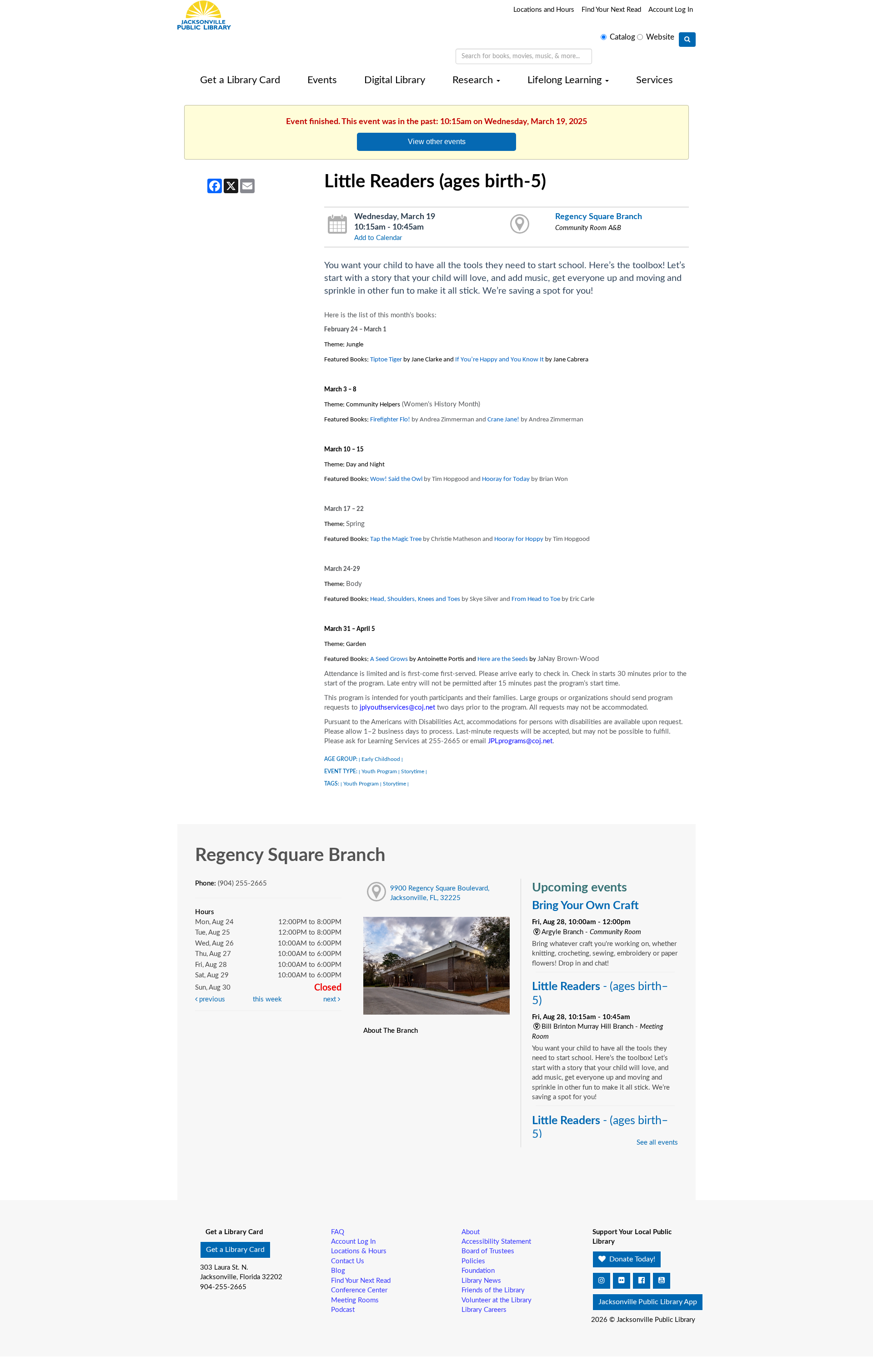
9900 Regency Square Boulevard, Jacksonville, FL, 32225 (439, 893)
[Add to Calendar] (337, 224)
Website (660, 37)
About (471, 1232)
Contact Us (347, 1261)
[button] (601, 1280)
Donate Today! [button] (631, 1259)
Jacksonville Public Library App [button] (647, 1302)
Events (322, 80)
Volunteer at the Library (497, 1300)
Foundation (478, 1270)
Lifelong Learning (565, 80)
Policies (473, 1261)
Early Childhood (380, 759)
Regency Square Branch (598, 216)
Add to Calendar (378, 238)
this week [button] (267, 999)
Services (654, 80)
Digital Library (394, 80)
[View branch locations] (520, 224)
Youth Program (379, 771)
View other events (437, 141)
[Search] (687, 39)
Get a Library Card (240, 80)
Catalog (622, 37)
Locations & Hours (358, 1251)
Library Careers (484, 1309)
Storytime (412, 771)
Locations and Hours (543, 9)
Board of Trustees (488, 1251)
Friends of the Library (493, 1290)
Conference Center (359, 1290)
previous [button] (211, 999)
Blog (338, 1270)
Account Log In (670, 9)
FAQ (337, 1232)
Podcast (343, 1309)
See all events (657, 1142)
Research (474, 80)
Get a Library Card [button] (235, 1249)
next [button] (330, 999)
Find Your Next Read (611, 9)
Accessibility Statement (496, 1241)
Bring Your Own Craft (585, 905)
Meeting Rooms (355, 1300)
